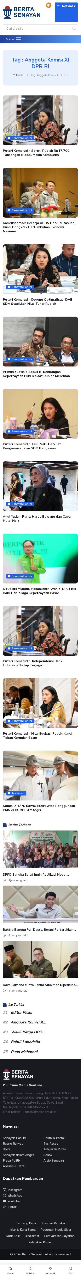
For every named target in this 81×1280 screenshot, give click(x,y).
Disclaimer (32, 1236)
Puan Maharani (24, 1052)
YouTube (14, 1201)
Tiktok (12, 1207)
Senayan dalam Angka (18, 1155)
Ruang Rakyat (13, 1143)
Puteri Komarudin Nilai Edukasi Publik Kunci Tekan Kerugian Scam (37, 735)
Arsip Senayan (54, 1160)
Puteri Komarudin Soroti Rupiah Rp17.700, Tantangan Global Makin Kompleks (36, 152)
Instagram (15, 1190)
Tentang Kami (26, 1223)
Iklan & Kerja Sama (23, 1230)
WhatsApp (15, 1195)
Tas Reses (18, 793)
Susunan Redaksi (53, 1223)
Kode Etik (13, 1236)
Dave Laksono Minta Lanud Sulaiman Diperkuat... (40, 985)
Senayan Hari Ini (22, 138)
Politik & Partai (54, 1138)
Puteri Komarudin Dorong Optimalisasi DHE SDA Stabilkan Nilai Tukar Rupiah (37, 301)
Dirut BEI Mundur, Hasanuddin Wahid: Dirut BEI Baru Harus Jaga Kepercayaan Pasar (39, 591)
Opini (6, 1149)
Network (68, 6)
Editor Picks (21, 1012)
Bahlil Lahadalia (25, 1042)
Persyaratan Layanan (59, 1236)
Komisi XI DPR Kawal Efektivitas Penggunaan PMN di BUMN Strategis (39, 808)
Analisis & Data (13, 1166)
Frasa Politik (11, 1160)
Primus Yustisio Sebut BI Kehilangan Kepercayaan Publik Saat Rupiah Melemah (36, 374)
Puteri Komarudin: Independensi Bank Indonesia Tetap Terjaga (32, 663)
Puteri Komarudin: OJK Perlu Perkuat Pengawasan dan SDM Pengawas (32, 446)
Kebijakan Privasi (40, 1242)
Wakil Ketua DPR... (28, 1032)
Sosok (48, 1155)
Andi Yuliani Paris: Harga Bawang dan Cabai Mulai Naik (37, 518)
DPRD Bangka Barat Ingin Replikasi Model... (36, 875)
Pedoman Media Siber (56, 1230)
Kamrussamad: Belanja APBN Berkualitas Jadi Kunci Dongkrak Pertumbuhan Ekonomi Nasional (39, 227)
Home (20, 75)
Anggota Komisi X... (28, 1022)
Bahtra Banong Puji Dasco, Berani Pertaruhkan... (39, 930)
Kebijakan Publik (55, 1149)
